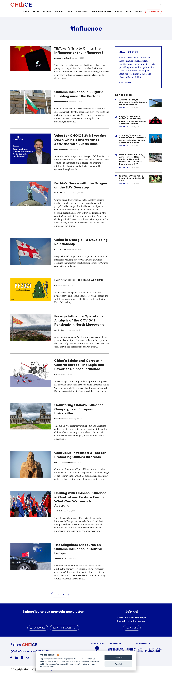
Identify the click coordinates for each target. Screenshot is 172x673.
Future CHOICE (82, 12)
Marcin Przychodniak (63, 462)
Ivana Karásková (61, 419)
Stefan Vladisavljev (62, 193)
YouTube (28, 658)
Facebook (11, 658)
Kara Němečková (61, 149)
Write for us (153, 12)
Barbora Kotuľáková (62, 58)
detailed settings (47, 667)
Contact (138, 12)
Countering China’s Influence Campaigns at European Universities (79, 409)
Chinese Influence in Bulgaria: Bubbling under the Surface (79, 94)
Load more (60, 595)
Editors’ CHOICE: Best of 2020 (78, 280)
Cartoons (59, 12)
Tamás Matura (60, 558)
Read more (125, 82)
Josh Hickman (60, 511)
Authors (118, 12)
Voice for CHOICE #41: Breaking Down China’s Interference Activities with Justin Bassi (80, 139)
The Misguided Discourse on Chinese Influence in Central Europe (78, 548)
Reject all (118, 664)
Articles (26, 12)
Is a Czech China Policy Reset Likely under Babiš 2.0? (131, 178)
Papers (36, 12)
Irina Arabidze (60, 249)
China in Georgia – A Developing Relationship (81, 241)
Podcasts (47, 12)
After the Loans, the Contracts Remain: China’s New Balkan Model (133, 102)
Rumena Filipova (61, 101)
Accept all (118, 658)
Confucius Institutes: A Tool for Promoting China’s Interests (80, 454)
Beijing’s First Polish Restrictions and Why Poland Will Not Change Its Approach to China (132, 120)
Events (69, 12)
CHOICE (57, 285)
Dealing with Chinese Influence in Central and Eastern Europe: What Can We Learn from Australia (80, 499)
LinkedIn (16, 658)
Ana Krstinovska (60, 330)
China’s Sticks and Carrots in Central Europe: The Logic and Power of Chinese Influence (79, 364)
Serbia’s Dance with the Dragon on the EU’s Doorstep (80, 185)
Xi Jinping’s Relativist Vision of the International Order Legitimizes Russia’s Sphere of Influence (132, 139)
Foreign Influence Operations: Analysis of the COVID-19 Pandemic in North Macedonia (79, 320)
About (128, 12)
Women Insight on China (101, 12)
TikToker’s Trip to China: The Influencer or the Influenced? (78, 50)
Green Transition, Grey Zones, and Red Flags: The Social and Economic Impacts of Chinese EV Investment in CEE (132, 159)
